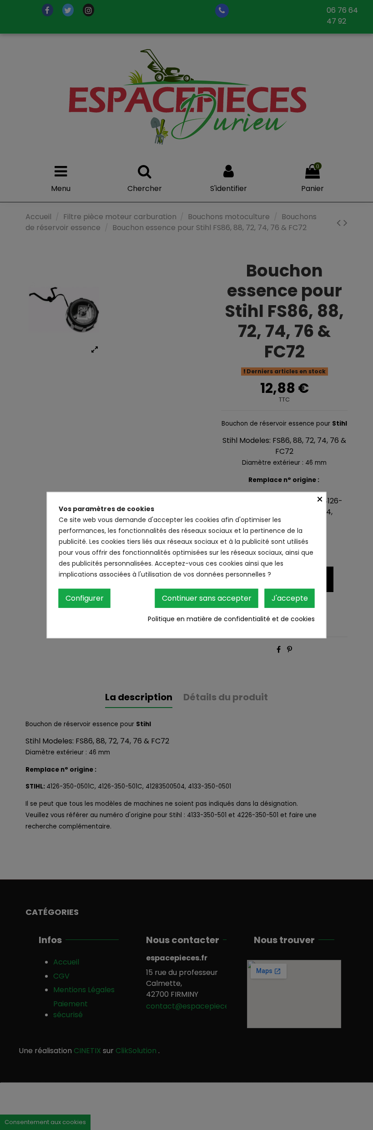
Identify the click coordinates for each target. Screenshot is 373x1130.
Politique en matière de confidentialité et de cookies (231, 618)
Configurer (85, 598)
